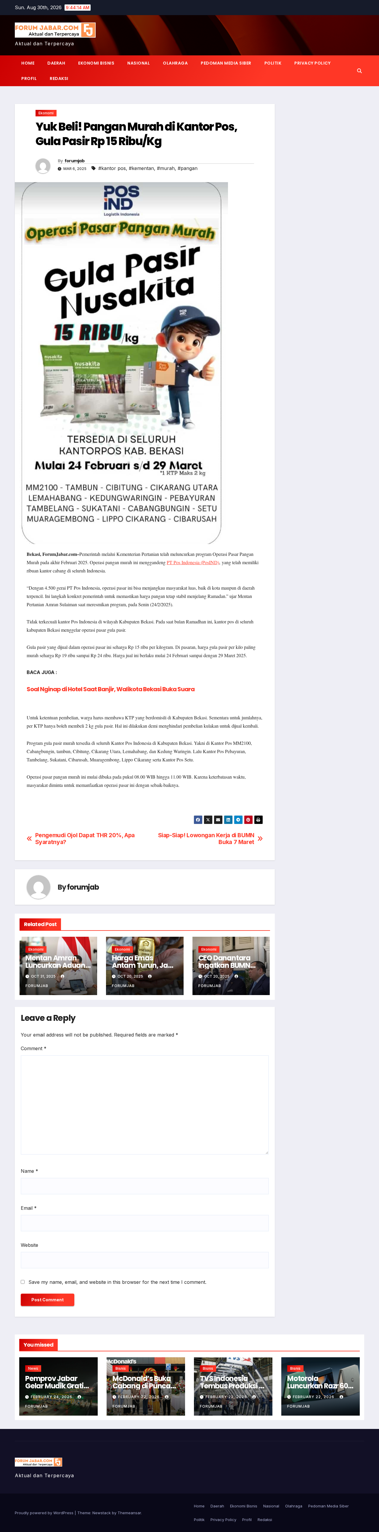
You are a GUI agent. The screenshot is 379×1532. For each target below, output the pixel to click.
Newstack (101, 1512)
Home (27, 63)
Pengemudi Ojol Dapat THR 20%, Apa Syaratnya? (85, 839)
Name (29, 1171)
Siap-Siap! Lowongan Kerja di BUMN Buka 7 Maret (206, 839)
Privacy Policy (312, 63)
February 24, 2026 (52, 1397)
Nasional (138, 63)
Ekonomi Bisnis (96, 63)
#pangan (187, 168)
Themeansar (129, 1512)
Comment (33, 1048)
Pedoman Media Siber (226, 63)
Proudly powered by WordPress (45, 1512)
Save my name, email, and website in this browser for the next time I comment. (117, 1282)
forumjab (74, 160)
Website (29, 1245)
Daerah (56, 63)
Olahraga (175, 63)
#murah (166, 168)
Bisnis (120, 1368)
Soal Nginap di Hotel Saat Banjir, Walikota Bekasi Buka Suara (111, 689)
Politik (273, 63)
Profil (29, 78)
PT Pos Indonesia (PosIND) (193, 562)
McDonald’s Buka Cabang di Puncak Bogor (143, 1386)
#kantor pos (112, 168)
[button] (359, 71)
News (33, 1368)
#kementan (141, 168)
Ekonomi (46, 113)
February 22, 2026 (139, 1397)
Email (29, 1208)
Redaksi (59, 78)
